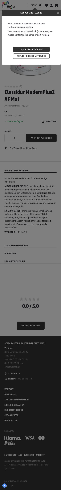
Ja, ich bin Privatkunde (31, 49)
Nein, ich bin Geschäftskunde (31, 56)
